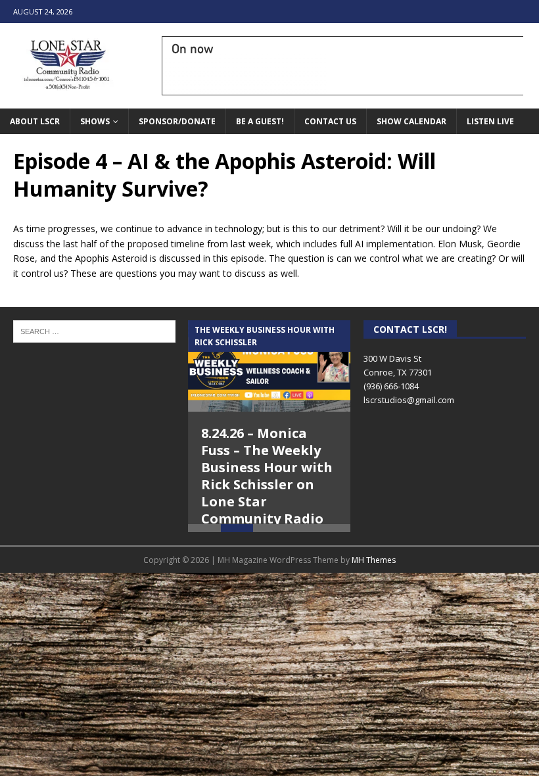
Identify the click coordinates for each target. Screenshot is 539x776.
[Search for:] (94, 330)
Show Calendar (411, 121)
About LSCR (35, 121)
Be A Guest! (260, 121)
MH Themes (374, 575)
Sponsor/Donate (177, 121)
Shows (95, 121)
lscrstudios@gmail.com (408, 400)
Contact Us (330, 121)
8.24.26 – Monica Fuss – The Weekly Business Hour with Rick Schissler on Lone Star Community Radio (267, 475)
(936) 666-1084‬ (391, 386)
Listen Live (490, 121)
